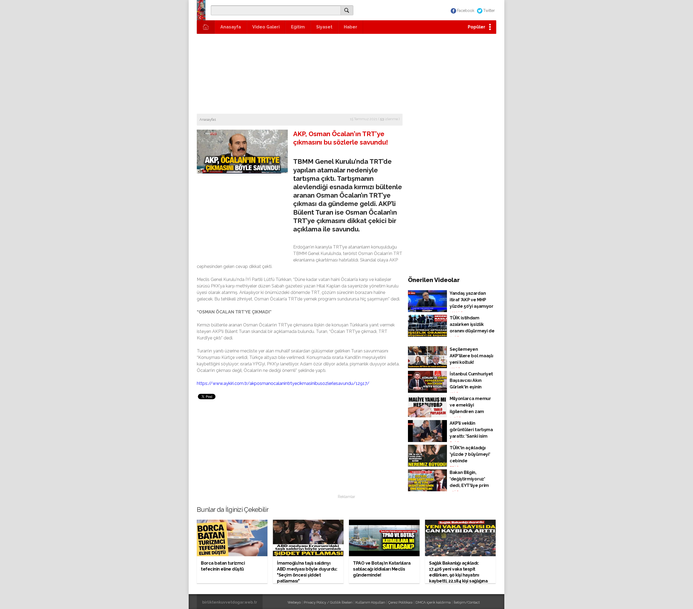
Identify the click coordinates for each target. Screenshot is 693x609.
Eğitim (298, 27)
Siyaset (324, 27)
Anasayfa (230, 27)
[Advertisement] (346, 73)
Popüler (476, 27)
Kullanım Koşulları (370, 602)
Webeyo (294, 602)
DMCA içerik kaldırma (433, 602)
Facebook (465, 10)
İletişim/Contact (467, 602)
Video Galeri (266, 27)
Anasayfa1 (208, 119)
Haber (350, 27)
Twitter (489, 10)
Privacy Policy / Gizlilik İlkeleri (328, 602)
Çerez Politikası (400, 602)
